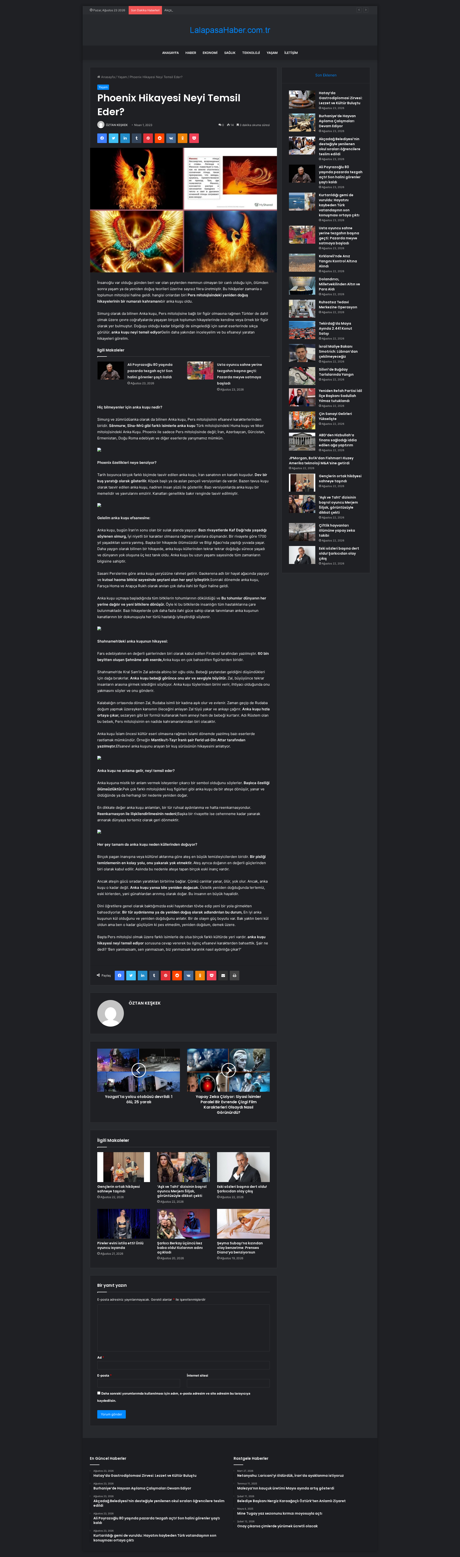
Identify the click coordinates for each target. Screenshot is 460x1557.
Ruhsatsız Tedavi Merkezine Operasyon (338, 305)
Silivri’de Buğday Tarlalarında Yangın (336, 372)
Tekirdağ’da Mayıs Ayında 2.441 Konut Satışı (335, 328)
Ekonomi (210, 53)
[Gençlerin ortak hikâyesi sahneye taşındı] (123, 1167)
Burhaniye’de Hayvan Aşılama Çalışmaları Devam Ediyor (337, 121)
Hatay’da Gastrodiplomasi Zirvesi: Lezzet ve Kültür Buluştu (340, 98)
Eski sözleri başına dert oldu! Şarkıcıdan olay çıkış (242, 1189)
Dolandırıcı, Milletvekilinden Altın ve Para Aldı (339, 284)
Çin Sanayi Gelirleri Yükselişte (335, 416)
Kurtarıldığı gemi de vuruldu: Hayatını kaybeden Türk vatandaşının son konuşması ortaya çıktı (339, 205)
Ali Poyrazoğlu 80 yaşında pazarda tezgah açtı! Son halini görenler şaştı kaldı (149, 370)
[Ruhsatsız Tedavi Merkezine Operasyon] (302, 309)
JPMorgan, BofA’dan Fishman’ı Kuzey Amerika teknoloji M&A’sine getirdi (321, 460)
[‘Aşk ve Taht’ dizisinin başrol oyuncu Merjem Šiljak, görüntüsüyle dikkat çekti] (183, 1167)
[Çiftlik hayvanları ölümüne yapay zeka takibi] (302, 532)
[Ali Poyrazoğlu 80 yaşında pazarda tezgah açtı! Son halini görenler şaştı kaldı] (111, 370)
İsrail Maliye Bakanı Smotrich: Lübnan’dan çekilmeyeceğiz (338, 351)
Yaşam (272, 53)
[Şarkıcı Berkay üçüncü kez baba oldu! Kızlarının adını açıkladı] (183, 1224)
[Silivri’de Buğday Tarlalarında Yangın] (302, 376)
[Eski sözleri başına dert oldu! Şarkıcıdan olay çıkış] (243, 1167)
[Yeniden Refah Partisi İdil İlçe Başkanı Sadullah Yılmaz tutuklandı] (302, 397)
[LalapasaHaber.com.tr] (230, 30)
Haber (190, 53)
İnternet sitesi (197, 1375)
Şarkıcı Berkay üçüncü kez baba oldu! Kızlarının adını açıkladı (180, 1248)
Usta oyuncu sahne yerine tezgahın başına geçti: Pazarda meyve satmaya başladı (339, 236)
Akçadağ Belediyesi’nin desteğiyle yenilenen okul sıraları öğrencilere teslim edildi (224, 10)
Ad (100, 1357)
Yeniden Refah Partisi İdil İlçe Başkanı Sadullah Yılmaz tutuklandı (340, 395)
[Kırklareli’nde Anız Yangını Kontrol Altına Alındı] (302, 263)
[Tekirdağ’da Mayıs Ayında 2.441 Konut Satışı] (302, 330)
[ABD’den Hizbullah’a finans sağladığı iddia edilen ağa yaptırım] (302, 442)
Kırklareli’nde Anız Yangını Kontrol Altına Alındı (338, 261)
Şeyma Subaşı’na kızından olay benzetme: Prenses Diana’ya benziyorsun (240, 1248)
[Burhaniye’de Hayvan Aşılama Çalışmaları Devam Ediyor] (302, 123)
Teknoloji (251, 53)
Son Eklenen (326, 75)
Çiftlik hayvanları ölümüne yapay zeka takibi (337, 530)
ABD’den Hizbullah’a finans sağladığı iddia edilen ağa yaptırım (338, 440)
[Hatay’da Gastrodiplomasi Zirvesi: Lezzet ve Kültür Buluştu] (302, 100)
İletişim (291, 53)
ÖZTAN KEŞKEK (117, 125)
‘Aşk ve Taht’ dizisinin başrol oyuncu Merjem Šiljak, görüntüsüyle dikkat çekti (182, 1191)
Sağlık (230, 53)
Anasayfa (170, 53)
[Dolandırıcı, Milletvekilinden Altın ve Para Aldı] (302, 286)
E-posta (104, 1375)
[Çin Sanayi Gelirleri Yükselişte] (302, 420)
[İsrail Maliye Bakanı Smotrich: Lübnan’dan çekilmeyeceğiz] (302, 353)
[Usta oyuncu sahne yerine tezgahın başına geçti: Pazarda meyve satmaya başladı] (200, 370)
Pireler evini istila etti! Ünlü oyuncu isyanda (120, 1245)
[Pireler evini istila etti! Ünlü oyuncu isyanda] (123, 1224)
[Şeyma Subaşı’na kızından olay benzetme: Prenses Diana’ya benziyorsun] (243, 1224)
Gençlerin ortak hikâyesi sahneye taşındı (118, 1189)
